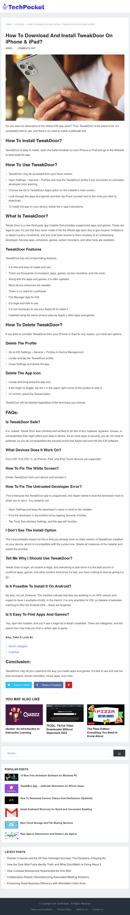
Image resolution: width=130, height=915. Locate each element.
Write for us (82, 909)
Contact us (98, 909)
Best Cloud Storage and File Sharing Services (46, 822)
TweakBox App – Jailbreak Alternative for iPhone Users (52, 786)
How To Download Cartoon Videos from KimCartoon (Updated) (56, 798)
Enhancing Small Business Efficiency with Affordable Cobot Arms (46, 883)
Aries (9, 48)
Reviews (19, 24)
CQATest (14, 652)
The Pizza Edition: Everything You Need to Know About (102, 732)
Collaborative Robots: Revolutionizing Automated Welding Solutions (48, 877)
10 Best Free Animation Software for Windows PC (48, 775)
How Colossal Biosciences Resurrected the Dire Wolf (39, 871)
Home (9, 24)
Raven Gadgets (18, 646)
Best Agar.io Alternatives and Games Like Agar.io (48, 833)
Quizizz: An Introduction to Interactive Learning (23, 730)
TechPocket (63, 903)
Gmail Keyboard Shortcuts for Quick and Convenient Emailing (56, 809)
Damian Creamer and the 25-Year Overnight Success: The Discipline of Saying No (56, 858)
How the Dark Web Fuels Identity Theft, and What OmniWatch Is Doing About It (54, 864)
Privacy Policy (64, 909)
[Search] (119, 753)
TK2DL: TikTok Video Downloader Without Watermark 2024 (60, 729)
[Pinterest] (68, 685)
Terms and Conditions (41, 909)
